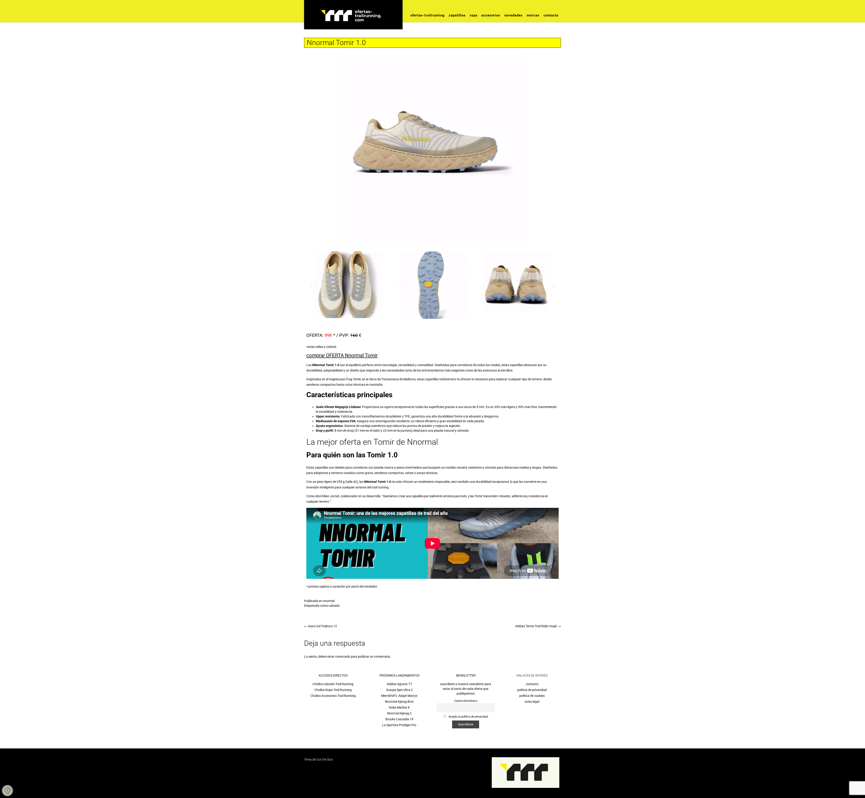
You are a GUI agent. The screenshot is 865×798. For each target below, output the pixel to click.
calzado (334, 605)
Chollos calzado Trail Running (332, 684)
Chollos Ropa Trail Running (333, 690)
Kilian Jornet (330, 496)
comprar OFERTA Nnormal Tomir (342, 355)
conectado (342, 656)
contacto (532, 684)
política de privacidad (532, 690)
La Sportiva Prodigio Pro (399, 725)
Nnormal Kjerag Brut (399, 701)
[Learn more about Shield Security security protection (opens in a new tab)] (7, 790)
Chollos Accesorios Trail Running (333, 696)
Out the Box (324, 759)
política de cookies (532, 696)
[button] (311, 285)
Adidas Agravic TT (399, 684)
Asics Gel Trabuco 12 (320, 626)
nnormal (329, 601)
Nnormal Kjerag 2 (399, 713)
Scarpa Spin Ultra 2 (399, 690)
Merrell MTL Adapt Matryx (399, 696)
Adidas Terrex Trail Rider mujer (538, 626)
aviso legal (532, 701)
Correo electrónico (465, 700)
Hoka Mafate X (399, 707)
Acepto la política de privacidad (468, 716)
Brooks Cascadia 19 (399, 719)
